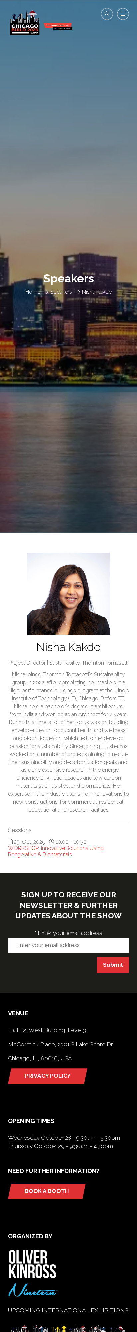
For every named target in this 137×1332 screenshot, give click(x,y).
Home (32, 292)
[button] (107, 14)
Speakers (61, 292)
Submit (113, 965)
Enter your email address (68, 933)
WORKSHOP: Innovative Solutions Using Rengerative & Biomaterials (56, 851)
